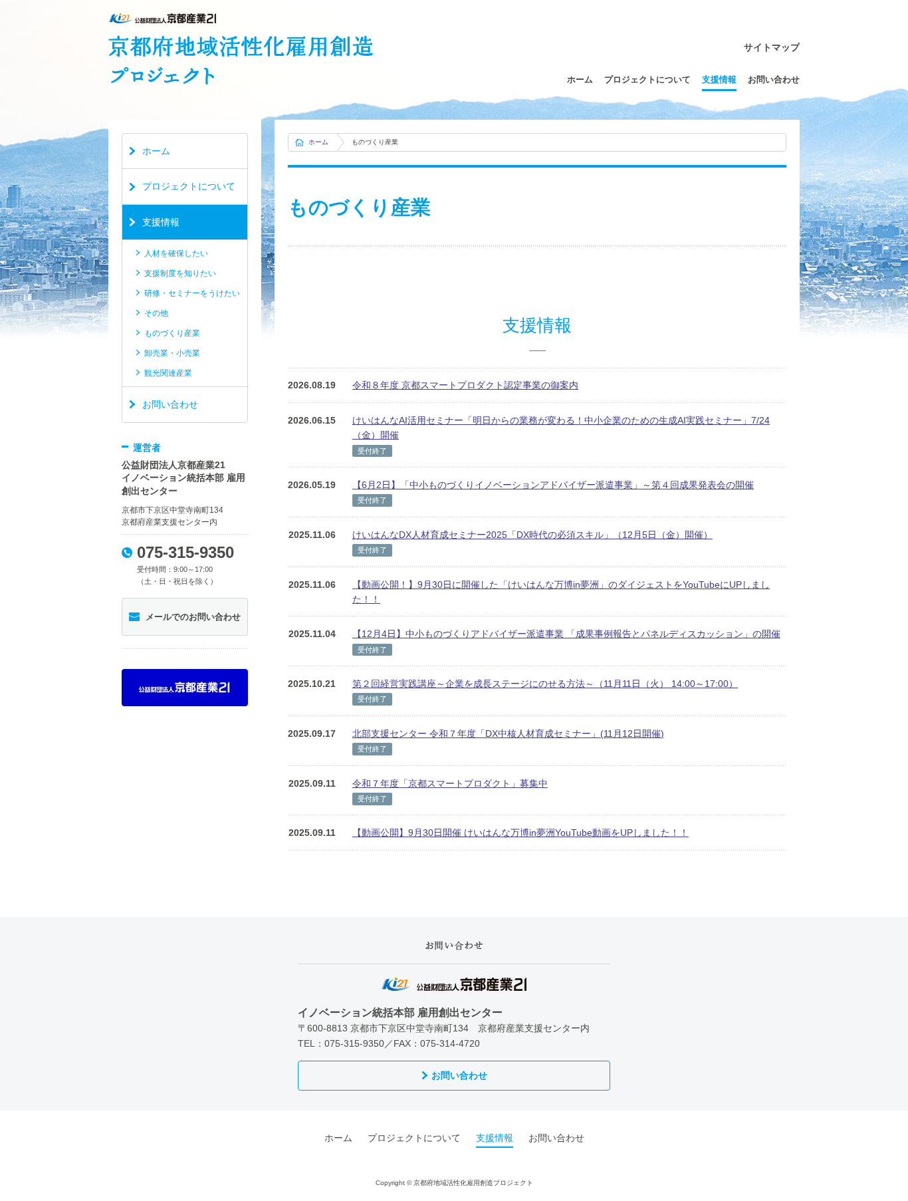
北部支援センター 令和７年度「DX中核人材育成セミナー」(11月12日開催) (508, 733)
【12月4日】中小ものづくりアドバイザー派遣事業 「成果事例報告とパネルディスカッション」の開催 (566, 633)
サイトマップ (772, 47)
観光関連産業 (168, 373)
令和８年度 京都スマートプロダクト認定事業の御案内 (465, 385)
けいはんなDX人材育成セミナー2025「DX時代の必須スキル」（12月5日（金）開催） (532, 534)
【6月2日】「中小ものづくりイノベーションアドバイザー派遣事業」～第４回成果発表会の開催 (553, 484)
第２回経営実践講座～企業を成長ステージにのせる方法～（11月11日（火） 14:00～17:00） (545, 683)
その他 (156, 313)
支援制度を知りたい (180, 273)
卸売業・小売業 (172, 353)
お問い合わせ (774, 79)
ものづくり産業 (172, 333)
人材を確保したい (176, 253)
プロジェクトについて (647, 79)
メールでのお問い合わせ (193, 617)
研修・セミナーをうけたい (192, 293)
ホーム (580, 79)
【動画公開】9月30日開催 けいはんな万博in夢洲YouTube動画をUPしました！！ (520, 832)
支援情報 (719, 79)
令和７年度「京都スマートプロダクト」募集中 (450, 783)
